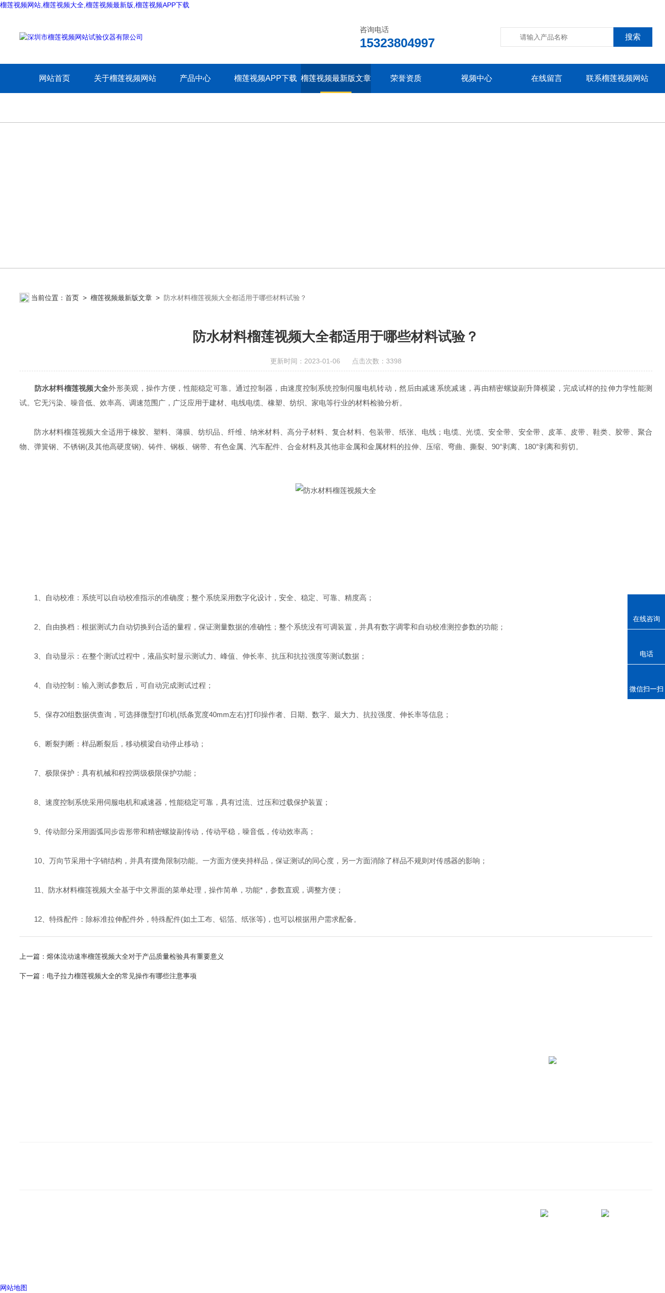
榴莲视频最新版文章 (336, 78)
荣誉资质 (406, 78)
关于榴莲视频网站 (125, 78)
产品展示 (161, 1115)
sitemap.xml (52, 1245)
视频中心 (476, 78)
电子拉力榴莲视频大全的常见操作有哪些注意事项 (122, 976)
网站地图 (13, 1288)
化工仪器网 (140, 1263)
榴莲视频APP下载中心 (265, 93)
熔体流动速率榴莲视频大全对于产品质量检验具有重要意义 (135, 956)
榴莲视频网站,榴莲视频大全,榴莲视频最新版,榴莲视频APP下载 (94, 5)
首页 (72, 298)
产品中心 (195, 78)
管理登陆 (33, 1263)
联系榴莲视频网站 (617, 78)
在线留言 (546, 78)
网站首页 (54, 78)
